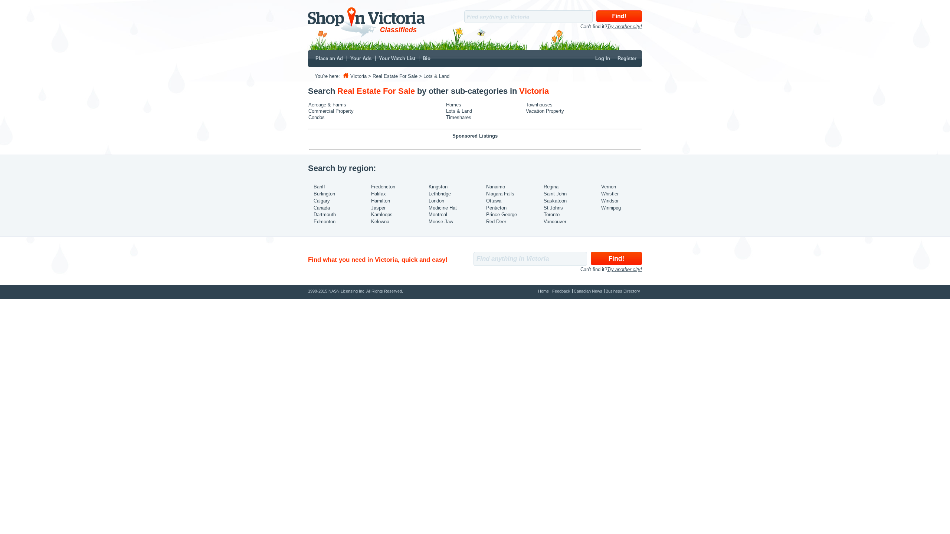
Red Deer (496, 221)
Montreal (438, 214)
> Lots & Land (434, 76)
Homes (453, 105)
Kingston (438, 186)
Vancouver (555, 221)
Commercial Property (331, 111)
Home (543, 291)
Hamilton (380, 201)
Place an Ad (329, 58)
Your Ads (360, 58)
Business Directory (623, 291)
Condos (316, 117)
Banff (319, 186)
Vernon (608, 186)
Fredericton (383, 186)
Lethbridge (440, 194)
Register (627, 58)
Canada (322, 208)
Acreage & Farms (327, 105)
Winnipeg (611, 208)
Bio (426, 58)
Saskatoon (555, 201)
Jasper (378, 208)
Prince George (501, 214)
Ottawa (493, 201)
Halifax (378, 194)
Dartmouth (325, 214)
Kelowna (380, 221)
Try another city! (624, 26)
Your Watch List (397, 58)
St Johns (553, 208)
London (436, 201)
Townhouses (539, 105)
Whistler (610, 194)
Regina (551, 186)
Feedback (561, 291)
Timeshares (458, 117)
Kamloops (382, 214)
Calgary (322, 201)
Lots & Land (459, 111)
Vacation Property (545, 111)
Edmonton (324, 221)
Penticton (496, 208)
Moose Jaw (441, 221)
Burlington (324, 194)
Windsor (610, 201)
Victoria (358, 76)
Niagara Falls (500, 194)
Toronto (552, 214)
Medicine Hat (443, 208)
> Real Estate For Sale (392, 76)
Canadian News (588, 291)
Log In (602, 58)
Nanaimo (495, 186)
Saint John (555, 194)
